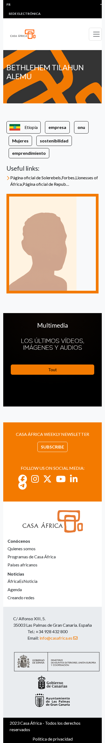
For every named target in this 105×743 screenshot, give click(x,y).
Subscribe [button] (52, 446)
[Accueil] (25, 34)
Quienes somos (22, 548)
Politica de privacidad (53, 738)
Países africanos (22, 564)
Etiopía (31, 127)
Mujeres (20, 140)
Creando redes (21, 597)
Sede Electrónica (25, 14)
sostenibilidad (54, 140)
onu (81, 127)
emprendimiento (29, 153)
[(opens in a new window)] (22, 478)
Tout (52, 369)
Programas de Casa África (32, 556)
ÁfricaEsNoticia (22, 581)
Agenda (15, 589)
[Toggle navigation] (95, 34)
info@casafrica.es (56, 637)
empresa (57, 127)
